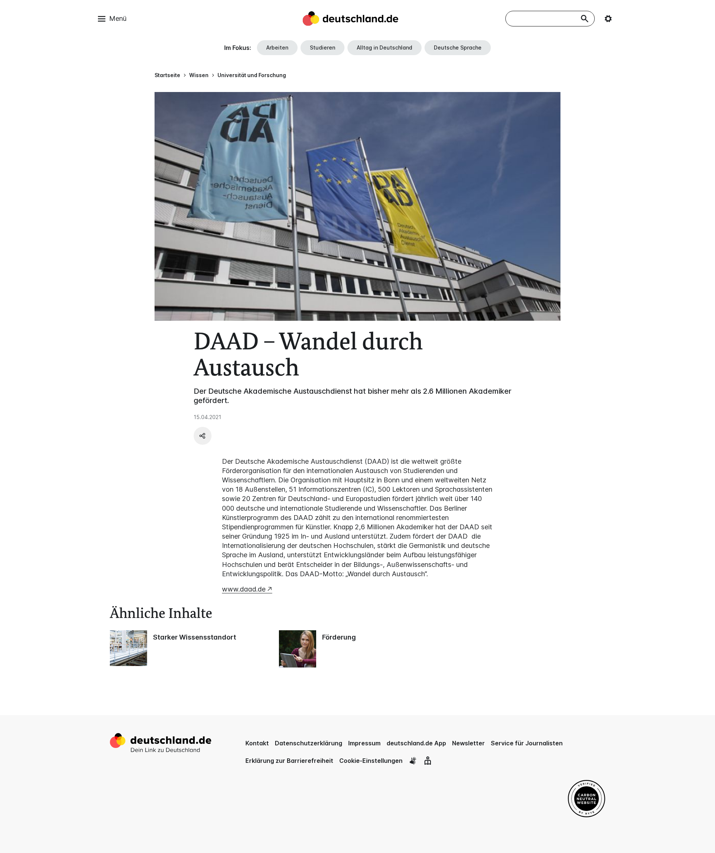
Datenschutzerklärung (308, 743)
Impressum (364, 743)
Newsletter (468, 743)
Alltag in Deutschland (384, 47)
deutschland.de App (416, 743)
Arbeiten (277, 47)
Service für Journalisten (527, 743)
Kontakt (257, 743)
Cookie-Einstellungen (371, 760)
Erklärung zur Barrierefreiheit (289, 760)
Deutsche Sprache (458, 47)
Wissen (199, 75)
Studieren (322, 47)
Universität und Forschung (251, 75)
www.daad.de (244, 589)
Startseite (167, 75)
